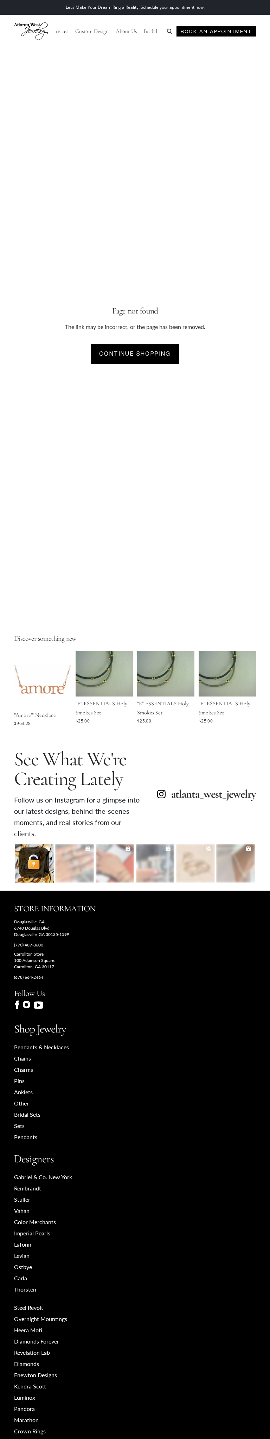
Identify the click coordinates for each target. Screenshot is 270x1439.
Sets (19, 1125)
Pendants (25, 1137)
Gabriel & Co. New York (43, 1177)
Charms (23, 1069)
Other (21, 1103)
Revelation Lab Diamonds (32, 1358)
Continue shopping (135, 353)
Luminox (24, 1397)
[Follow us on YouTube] (38, 1005)
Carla (20, 1278)
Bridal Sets (27, 1114)
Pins (19, 1080)
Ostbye (23, 1266)
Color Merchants (35, 1222)
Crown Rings (30, 1431)
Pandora (24, 1408)
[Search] (169, 31)
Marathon (26, 1420)
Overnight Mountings (40, 1318)
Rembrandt (27, 1188)
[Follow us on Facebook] (16, 1005)
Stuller (22, 1199)
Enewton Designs (35, 1375)
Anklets (23, 1092)
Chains (22, 1058)
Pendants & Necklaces (41, 1047)
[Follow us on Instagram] (26, 1005)
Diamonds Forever (36, 1341)
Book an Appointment (216, 31)
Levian (22, 1255)
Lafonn (22, 1244)
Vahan (22, 1210)
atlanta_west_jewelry (213, 794)
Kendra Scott (30, 1386)
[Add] (60, 697)
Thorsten (25, 1289)
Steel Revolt (28, 1307)
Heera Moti (28, 1330)
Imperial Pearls (32, 1233)
